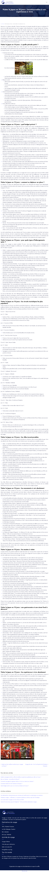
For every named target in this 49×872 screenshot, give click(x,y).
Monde (3, 23)
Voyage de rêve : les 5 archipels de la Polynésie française (36, 765)
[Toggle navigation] (46, 2)
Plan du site (24, 871)
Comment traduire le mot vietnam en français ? (11, 783)
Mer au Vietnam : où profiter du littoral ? (10, 779)
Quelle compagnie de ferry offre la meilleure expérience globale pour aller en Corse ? (21, 777)
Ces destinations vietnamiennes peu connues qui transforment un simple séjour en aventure (22, 795)
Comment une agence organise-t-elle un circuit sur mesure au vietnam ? (17, 781)
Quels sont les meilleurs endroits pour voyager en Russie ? (12, 765)
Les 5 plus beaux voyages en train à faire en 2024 (12, 799)
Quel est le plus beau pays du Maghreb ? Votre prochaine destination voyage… (19, 802)
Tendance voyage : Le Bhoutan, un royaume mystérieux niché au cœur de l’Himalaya (20, 797)
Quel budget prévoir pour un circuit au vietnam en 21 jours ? (15, 786)
